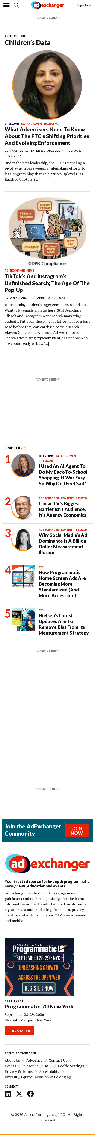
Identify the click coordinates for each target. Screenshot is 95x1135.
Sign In (83, 5)
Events (10, 1065)
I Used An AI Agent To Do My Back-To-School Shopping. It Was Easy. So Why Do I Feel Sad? (63, 474)
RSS (48, 1065)
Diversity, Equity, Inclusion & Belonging (38, 1076)
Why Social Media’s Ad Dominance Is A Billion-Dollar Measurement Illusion (63, 543)
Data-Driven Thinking (39, 123)
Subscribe (30, 1065)
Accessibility (49, 1071)
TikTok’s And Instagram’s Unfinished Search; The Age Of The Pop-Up (47, 283)
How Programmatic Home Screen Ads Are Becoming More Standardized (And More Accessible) (62, 584)
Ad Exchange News (19, 270)
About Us (12, 1060)
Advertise (34, 1060)
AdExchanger (20, 298)
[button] (16, 5)
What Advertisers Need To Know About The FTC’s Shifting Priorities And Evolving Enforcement (47, 136)
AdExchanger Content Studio (63, 498)
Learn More (19, 1031)
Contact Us (58, 1060)
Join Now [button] (77, 831)
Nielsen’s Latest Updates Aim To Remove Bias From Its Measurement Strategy (64, 624)
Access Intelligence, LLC (44, 1114)
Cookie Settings (71, 1065)
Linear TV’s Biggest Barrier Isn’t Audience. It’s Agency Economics (62, 509)
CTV (41, 567)
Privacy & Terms (19, 1071)
